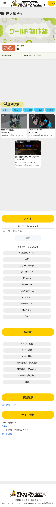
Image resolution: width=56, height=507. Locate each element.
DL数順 (50, 110)
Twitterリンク (8, 426)
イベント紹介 (27, 344)
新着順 (5, 110)
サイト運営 (27, 350)
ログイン (51, 3)
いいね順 (39, 110)
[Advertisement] (28, 79)
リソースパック (27, 265)
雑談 (27, 382)
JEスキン (27, 278)
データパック (27, 272)
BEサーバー (27, 304)
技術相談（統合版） (27, 375)
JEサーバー (27, 284)
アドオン (28, 297)
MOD (27, 259)
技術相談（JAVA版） (27, 369)
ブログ (27, 316)
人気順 (29, 110)
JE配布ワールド (28, 253)
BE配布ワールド (28, 291)
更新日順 (17, 110)
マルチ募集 (27, 356)
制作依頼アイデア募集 (27, 363)
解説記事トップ (9, 405)
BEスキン (27, 310)
